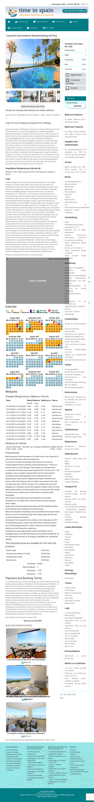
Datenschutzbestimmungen (79, 772)
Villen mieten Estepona (35, 762)
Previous (8, 62)
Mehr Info (27, 662)
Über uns (73, 754)
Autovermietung (60, 22)
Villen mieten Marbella (35, 775)
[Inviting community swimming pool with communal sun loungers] (33, 63)
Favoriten (73, 88)
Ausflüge (74, 22)
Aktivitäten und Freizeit (14, 761)
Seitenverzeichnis (76, 759)
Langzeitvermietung (13, 768)
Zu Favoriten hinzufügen (73, 81)
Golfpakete (10, 770)
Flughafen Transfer (16, 28)
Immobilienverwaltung (14, 765)
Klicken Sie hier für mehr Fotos (33, 106)
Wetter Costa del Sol (77, 765)
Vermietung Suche (34, 752)
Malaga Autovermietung (14, 754)
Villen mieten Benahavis (35, 769)
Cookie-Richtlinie (76, 774)
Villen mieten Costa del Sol (36, 756)
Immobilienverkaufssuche (57, 752)
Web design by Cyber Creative (47, 796)
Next (57, 62)
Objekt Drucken (76, 75)
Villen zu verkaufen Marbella (58, 779)
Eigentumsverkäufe (41, 22)
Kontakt (73, 750)
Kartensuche (32, 754)
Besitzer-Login (33, 28)
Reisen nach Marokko (13, 763)
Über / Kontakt (49, 28)
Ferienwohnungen (22, 22)
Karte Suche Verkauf (55, 754)
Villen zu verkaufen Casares (58, 773)
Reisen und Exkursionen (14, 759)
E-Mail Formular (75, 752)
